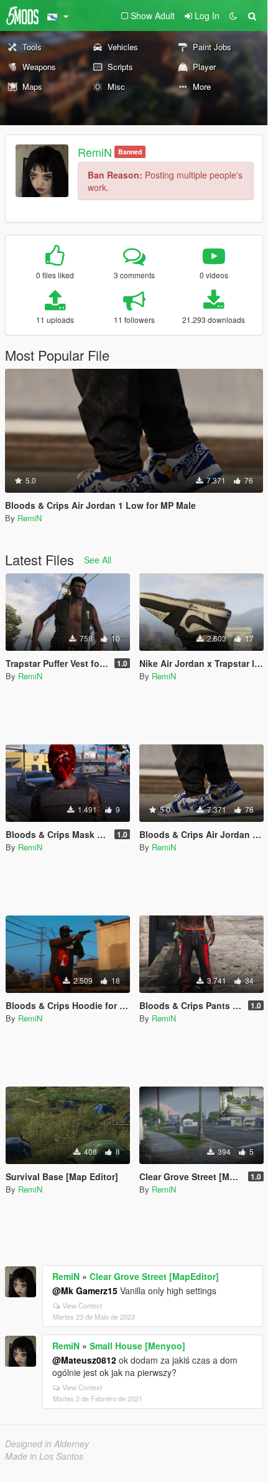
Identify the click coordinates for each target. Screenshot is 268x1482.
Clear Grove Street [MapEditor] (154, 1276)
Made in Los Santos (44, 1456)
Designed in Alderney (47, 1443)
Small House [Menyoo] (137, 1345)
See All (97, 560)
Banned (130, 151)
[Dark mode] (233, 15)
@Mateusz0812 (84, 1360)
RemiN (95, 152)
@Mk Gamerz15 (85, 1290)
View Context (82, 1305)
